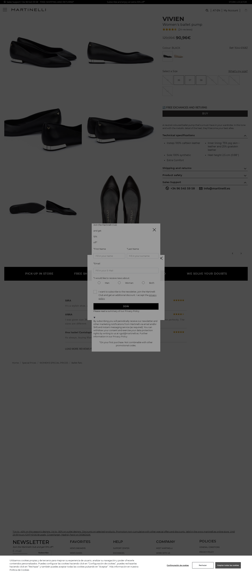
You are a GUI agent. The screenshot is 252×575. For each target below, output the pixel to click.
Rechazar (203, 565)
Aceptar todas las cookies (228, 565)
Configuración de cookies (178, 565)
